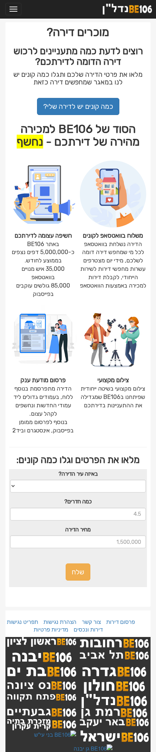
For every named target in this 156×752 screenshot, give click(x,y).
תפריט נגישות (22, 621)
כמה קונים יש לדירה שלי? (78, 106)
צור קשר (91, 621)
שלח (78, 572)
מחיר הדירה (78, 529)
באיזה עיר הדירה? (78, 474)
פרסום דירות (120, 621)
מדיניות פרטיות (51, 629)
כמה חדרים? (78, 501)
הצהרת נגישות (60, 621)
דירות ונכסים (88, 629)
